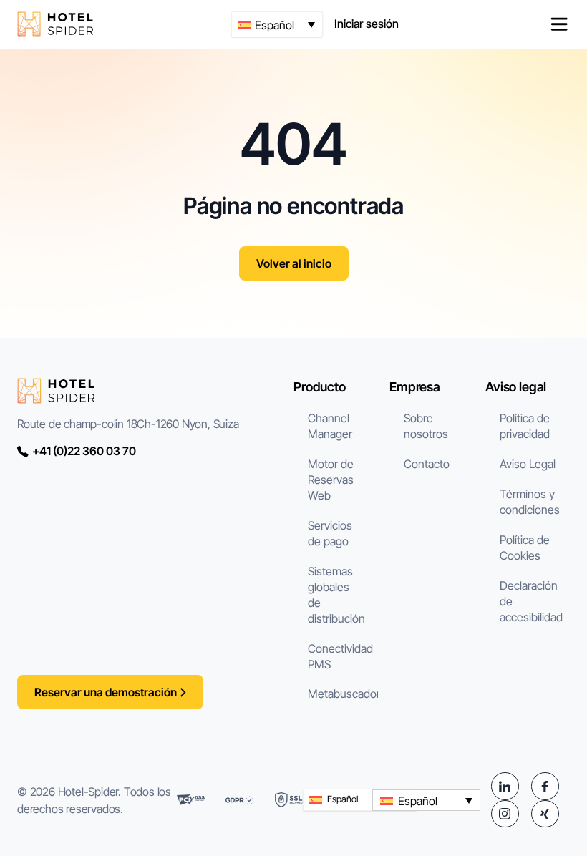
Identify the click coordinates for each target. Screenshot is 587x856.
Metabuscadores (343, 693)
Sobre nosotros (426, 426)
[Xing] (544, 813)
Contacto (427, 464)
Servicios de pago (330, 533)
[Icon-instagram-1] (504, 813)
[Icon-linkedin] (504, 785)
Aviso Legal (528, 464)
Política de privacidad (525, 426)
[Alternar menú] (559, 24)
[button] (277, 24)
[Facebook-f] (544, 785)
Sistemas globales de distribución (336, 595)
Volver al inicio (293, 263)
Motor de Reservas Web (331, 479)
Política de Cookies (525, 547)
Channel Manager (330, 426)
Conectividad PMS (340, 656)
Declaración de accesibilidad (531, 601)
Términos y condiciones (530, 502)
